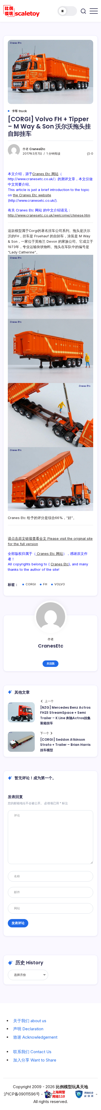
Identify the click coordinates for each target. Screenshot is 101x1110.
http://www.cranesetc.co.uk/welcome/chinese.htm (49, 215)
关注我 (50, 663)
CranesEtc (37, 149)
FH (45, 584)
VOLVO (59, 584)
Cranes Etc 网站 (45, 174)
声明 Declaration (28, 1028)
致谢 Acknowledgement (35, 1037)
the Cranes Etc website (32, 195)
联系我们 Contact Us (32, 1051)
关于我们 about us (29, 1020)
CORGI (31, 584)
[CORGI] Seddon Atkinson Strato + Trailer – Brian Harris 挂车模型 (65, 744)
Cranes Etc (60, 564)
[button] (67, 11)
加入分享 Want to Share (34, 1060)
